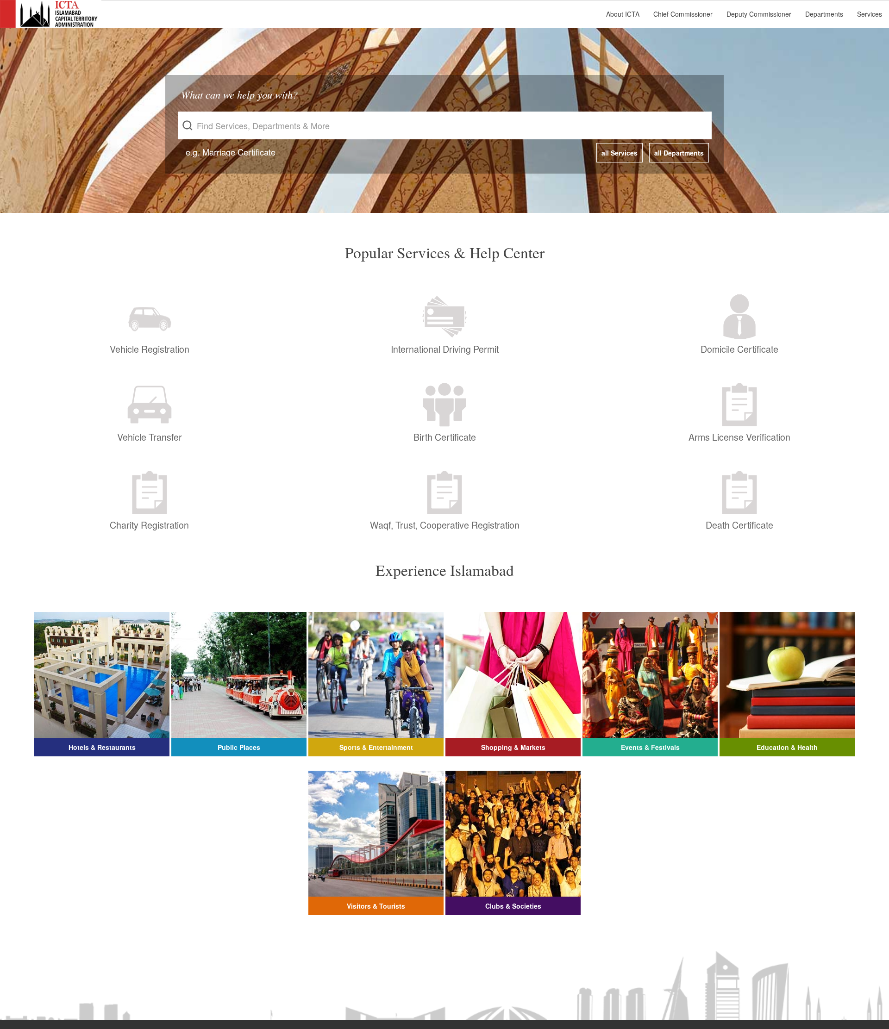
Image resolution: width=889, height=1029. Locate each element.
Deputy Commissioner (758, 14)
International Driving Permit (445, 348)
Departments (824, 14)
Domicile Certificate (739, 348)
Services (869, 14)
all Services (619, 152)
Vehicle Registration (149, 348)
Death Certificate (739, 524)
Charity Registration (149, 524)
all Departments (679, 152)
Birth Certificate (444, 436)
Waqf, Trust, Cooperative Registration (445, 524)
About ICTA (622, 14)
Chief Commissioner (683, 14)
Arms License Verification (739, 436)
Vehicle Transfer (149, 436)
